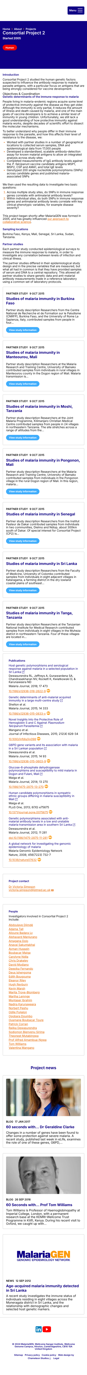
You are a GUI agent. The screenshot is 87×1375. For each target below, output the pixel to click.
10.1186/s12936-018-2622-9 (27, 691)
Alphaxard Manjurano (23, 937)
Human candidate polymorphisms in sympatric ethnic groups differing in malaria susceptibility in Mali (41, 796)
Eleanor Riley (17, 980)
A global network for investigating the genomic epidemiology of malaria (40, 845)
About (18, 29)
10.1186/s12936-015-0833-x (27, 713)
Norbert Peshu (18, 1008)
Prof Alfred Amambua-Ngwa (28, 1040)
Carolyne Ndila (18, 957)
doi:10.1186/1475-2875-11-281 (28, 838)
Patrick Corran (18, 1024)
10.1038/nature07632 (23, 860)
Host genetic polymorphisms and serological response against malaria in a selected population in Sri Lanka (43, 669)
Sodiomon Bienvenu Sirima (27, 1032)
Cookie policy (49, 1355)
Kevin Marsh (17, 988)
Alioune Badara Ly (21, 933)
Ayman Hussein (19, 949)
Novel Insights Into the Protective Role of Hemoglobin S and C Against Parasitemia (36, 723)
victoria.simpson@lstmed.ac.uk (29, 890)
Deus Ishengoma (20, 972)
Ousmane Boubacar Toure (26, 1020)
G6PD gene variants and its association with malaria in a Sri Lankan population (43, 746)
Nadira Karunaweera (22, 1004)
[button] (76, 10)
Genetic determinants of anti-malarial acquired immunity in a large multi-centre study (40, 699)
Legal (56, 1358)
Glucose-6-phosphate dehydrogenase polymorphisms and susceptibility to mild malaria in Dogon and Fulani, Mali (43, 771)
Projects (31, 29)
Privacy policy (32, 1355)
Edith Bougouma (20, 976)
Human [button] (9, 47)
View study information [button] (23, 330)
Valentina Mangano (21, 1048)
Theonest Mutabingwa (24, 1036)
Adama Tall (16, 929)
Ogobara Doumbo (20, 1016)
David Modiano (19, 964)
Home (6, 29)
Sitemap (18, 1355)
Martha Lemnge (19, 996)
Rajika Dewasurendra (23, 1028)
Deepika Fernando (21, 968)
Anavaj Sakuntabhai (22, 945)
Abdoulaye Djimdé (21, 925)
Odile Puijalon (18, 1012)
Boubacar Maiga (20, 952)
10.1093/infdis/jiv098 (22, 739)
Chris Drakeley (18, 960)
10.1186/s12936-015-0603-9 (27, 761)
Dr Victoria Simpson (22, 887)
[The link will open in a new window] (39, 1330)
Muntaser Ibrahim (20, 1000)
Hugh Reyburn (18, 984)
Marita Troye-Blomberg (24, 992)
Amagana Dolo (18, 941)
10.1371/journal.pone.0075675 (28, 812)
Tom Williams (17, 1044)
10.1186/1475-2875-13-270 (26, 787)
